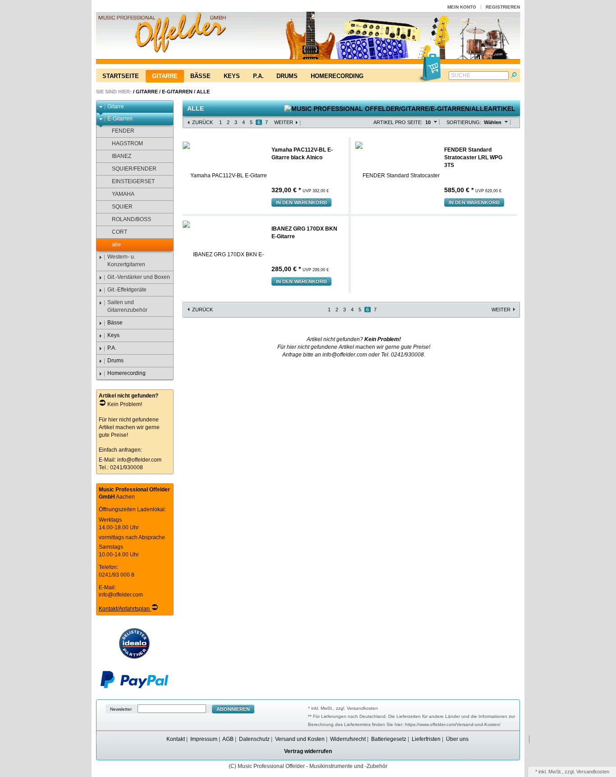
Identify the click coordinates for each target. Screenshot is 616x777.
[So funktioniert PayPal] (134, 686)
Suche (460, 75)
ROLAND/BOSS (131, 219)
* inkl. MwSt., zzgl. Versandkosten (343, 708)
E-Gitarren (177, 91)
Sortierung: (463, 122)
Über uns (457, 739)
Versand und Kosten (300, 739)
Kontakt (175, 739)
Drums (287, 76)
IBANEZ (121, 156)
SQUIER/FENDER (134, 169)
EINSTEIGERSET (133, 181)
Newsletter (121, 709)
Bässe (200, 76)
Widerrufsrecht (348, 739)
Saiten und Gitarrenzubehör (127, 306)
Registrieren (503, 7)
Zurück (202, 122)
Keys (232, 76)
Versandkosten (592, 771)
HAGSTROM (127, 143)
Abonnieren (233, 709)
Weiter (283, 122)
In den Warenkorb (301, 202)
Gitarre (165, 76)
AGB (228, 739)
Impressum (203, 739)
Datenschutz (254, 739)
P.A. (258, 76)
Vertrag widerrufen (308, 751)
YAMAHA (123, 194)
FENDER (123, 131)
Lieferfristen (426, 739)
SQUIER (122, 207)
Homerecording (337, 76)
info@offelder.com (139, 460)
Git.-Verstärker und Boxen (138, 277)
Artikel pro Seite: (398, 122)
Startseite (120, 76)
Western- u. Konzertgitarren (126, 261)
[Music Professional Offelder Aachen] (308, 39)
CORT (119, 232)
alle (203, 91)
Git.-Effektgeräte (127, 290)
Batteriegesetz (388, 739)
